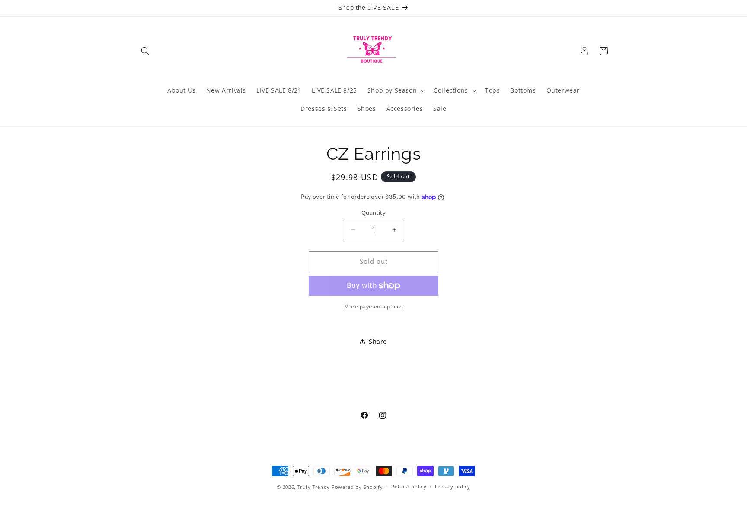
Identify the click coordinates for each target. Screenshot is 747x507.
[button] (145, 51)
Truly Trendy (313, 487)
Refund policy (408, 486)
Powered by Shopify (357, 487)
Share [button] (378, 341)
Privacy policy (452, 486)
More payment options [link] (373, 306)
